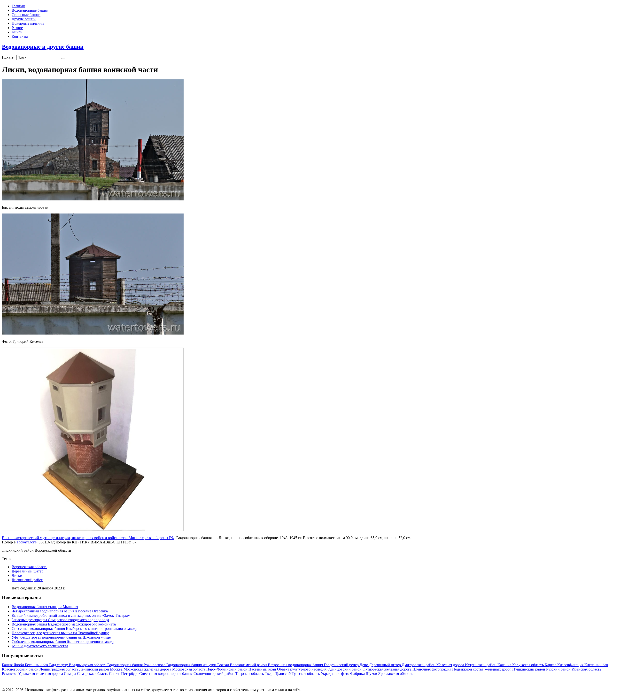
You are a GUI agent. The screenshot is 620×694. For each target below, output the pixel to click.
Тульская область (306, 673)
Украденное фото (335, 673)
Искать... (9, 57)
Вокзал (223, 665)
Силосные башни (26, 15)
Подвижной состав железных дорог (482, 669)
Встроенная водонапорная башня (296, 665)
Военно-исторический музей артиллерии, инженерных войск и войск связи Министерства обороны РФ (88, 538)
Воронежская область (29, 567)
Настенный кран (262, 669)
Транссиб (283, 673)
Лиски (17, 575)
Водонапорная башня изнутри (191, 665)
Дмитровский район (419, 665)
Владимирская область (88, 665)
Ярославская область (395, 673)
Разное (17, 28)
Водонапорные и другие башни (43, 47)
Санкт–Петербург (124, 673)
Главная (18, 6)
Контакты (20, 36)
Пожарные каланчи (28, 23)
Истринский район (481, 665)
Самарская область (93, 673)
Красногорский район (20, 669)
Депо (364, 665)
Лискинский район (27, 580)
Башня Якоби (13, 665)
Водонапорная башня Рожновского (136, 665)
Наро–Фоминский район (227, 669)
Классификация (570, 665)
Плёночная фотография (432, 669)
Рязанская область (586, 669)
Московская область (189, 669)
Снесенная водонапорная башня (166, 673)
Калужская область (528, 665)
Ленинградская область (59, 669)
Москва (117, 669)
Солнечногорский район (214, 673)
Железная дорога (450, 665)
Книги (17, 32)
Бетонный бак (37, 665)
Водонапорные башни (30, 10)
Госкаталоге (27, 542)
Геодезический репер (342, 665)
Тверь (270, 673)
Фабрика (358, 673)
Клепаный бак (596, 665)
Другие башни (24, 19)
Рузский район (559, 669)
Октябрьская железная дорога (387, 669)
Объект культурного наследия (302, 669)
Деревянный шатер (27, 571)
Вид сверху (59, 665)
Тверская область (250, 673)
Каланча (504, 665)
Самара (70, 673)
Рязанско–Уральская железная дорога (33, 673)
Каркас (551, 665)
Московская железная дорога (148, 669)
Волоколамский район (249, 665)
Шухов (372, 673)
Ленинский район (94, 669)
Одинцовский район (345, 669)
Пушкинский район (529, 669)
